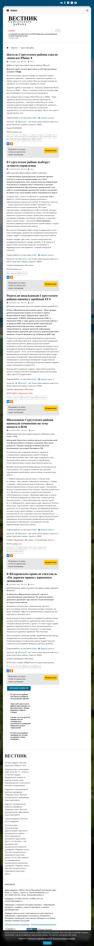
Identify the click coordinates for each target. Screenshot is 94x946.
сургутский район (16, 136)
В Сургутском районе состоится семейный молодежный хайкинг (19, 696)
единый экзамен (29, 398)
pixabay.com (17, 544)
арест (37, 136)
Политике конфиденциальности (40, 939)
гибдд (53, 136)
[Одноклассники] (11, 143)
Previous (56, 30)
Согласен (47, 943)
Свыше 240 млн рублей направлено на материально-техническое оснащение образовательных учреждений (20, 722)
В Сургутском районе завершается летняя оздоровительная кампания (19, 736)
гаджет (38, 140)
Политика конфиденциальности (43, 924)
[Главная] (7, 48)
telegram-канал (47, 118)
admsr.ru (50, 540)
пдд (38, 667)
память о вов (14, 548)
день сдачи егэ (14, 398)
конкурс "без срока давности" (34, 548)
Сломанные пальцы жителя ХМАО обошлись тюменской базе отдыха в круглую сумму (33, 34)
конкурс (23, 273)
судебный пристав (16, 140)
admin (32, 62)
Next (59, 30)
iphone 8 (29, 140)
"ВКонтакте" (22, 122)
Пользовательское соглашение (17, 924)
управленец (13, 273)
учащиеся (42, 398)
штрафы (45, 136)
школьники (30, 667)
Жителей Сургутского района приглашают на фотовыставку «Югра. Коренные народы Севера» (20, 708)
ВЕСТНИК (22, 19)
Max (35, 118)
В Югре (12, 30)
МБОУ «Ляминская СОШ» (22, 393)
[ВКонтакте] (8, 143)
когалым (29, 136)
